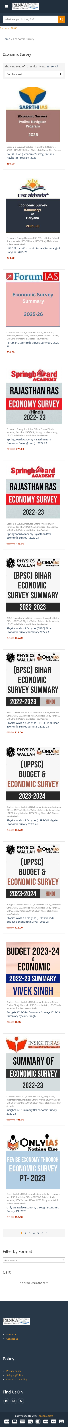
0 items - (8, 28)
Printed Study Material (44, 146)
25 (48, 66)
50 (52, 66)
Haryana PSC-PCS (32, 238)
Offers (37, 429)
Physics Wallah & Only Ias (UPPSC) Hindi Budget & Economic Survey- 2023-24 (30, 919)
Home (6, 39)
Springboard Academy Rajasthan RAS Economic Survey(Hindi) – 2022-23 (29, 441)
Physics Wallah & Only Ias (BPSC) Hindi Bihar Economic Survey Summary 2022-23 (33, 724)
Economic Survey (15, 146)
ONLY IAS (17, 621)
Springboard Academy (46, 432)
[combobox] (34, 1259)
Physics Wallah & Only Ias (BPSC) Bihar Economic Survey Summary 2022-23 (29, 630)
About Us (11, 1334)
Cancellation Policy (16, 1379)
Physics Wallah (30, 621)
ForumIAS (48, 332)
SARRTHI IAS (12, 150)
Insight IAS (49, 1096)
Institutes (28, 146)
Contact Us (12, 1338)
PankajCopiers (45, 1415)
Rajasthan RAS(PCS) (24, 432)
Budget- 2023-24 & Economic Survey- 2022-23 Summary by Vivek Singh (33, 1014)
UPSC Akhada (27, 241)
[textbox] (34, 1260)
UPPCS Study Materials (17, 813)
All (56, 66)
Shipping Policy (14, 1375)
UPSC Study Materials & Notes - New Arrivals (40, 150)
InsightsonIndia (14, 1099)
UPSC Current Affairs (48, 335)
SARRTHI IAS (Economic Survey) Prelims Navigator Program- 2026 (30, 155)
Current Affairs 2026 (16, 332)
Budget (10, 806)
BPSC (9, 618)
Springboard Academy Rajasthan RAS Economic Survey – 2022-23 (29, 535)
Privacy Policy (13, 1371)
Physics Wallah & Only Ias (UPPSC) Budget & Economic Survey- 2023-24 (32, 822)
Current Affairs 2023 (22, 618)
